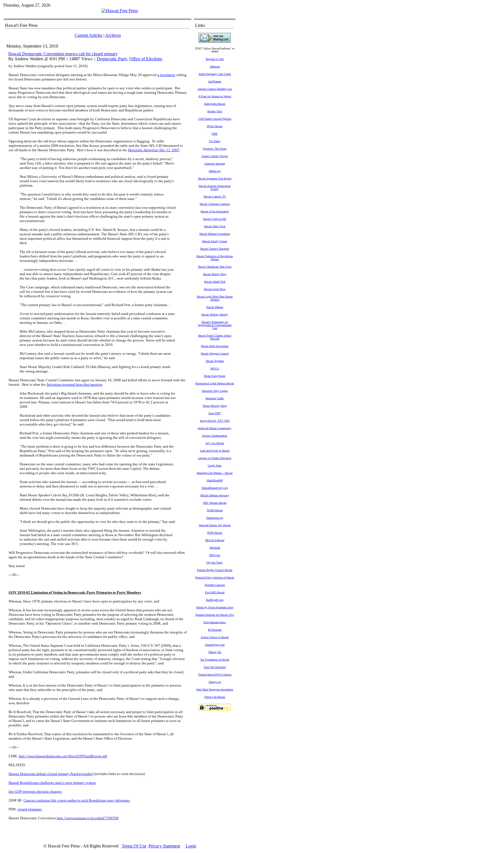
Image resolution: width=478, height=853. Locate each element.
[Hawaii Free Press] (120, 10)
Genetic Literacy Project (214, 156)
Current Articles (88, 35)
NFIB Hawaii (214, 532)
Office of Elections (145, 58)
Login (191, 846)
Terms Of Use (134, 846)
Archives (113, 35)
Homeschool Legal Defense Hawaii (214, 383)
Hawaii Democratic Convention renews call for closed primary (63, 53)
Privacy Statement (164, 846)
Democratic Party (112, 58)
